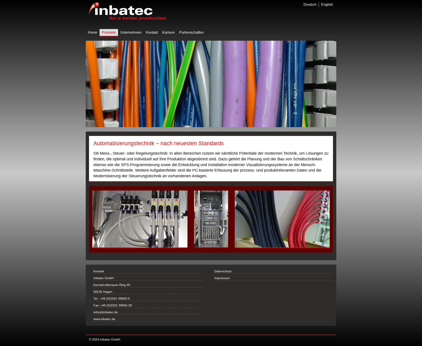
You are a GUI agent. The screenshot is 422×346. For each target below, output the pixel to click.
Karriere (168, 32)
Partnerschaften (191, 32)
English (327, 4)
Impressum (222, 278)
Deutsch (310, 4)
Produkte (109, 32)
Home (92, 32)
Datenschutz (223, 271)
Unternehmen (131, 32)
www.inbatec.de (104, 319)
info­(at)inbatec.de (105, 312)
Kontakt (152, 32)
